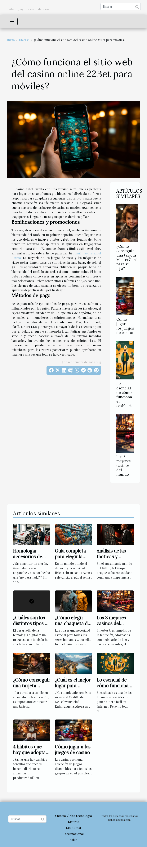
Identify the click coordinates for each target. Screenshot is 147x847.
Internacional (74, 834)
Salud (74, 840)
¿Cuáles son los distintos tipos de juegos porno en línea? (31, 626)
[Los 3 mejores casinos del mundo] (125, 433)
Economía (73, 828)
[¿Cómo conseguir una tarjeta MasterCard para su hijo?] (127, 223)
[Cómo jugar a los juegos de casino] (125, 296)
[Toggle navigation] (12, 21)
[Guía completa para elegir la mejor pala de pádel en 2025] (73, 534)
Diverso (24, 40)
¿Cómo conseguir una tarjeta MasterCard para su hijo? (127, 257)
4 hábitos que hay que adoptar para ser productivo (30, 755)
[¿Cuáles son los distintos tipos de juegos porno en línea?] (31, 601)
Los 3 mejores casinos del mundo (123, 465)
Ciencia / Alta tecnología (73, 816)
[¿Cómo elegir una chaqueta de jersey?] (73, 601)
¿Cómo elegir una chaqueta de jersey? (72, 623)
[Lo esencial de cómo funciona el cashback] (125, 360)
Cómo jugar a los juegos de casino (125, 326)
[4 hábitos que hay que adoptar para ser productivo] (31, 730)
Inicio (11, 40)
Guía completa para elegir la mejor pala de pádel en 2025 (70, 559)
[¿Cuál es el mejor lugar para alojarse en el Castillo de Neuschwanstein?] (73, 663)
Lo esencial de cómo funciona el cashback (124, 394)
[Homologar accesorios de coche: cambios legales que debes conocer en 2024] (31, 534)
